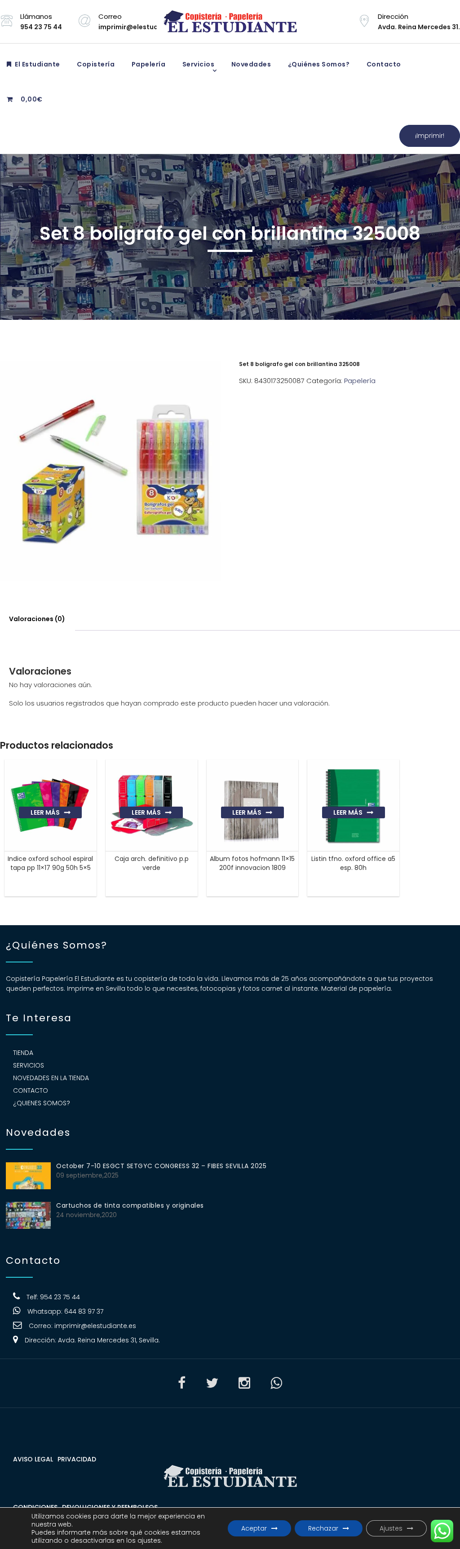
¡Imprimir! (429, 135)
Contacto (383, 64)
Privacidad (77, 1459)
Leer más (45, 812)
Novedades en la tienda (51, 1077)
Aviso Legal (33, 1459)
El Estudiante (36, 64)
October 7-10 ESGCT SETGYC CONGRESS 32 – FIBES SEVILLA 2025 (161, 1165)
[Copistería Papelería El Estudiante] (230, 21)
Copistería (95, 64)
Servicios (197, 64)
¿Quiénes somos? (317, 64)
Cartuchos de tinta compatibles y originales (130, 1205)
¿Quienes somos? (41, 1103)
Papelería (147, 64)
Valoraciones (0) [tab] (37, 618)
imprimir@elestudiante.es (95, 1325)
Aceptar (254, 1528)
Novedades (250, 64)
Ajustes (391, 1528)
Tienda (23, 1052)
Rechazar (323, 1528)
